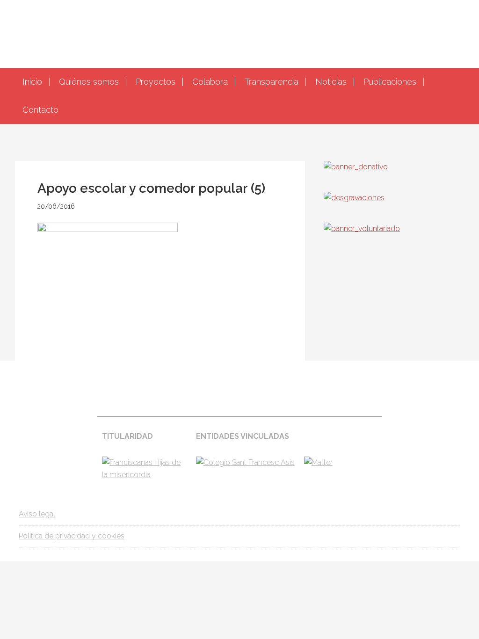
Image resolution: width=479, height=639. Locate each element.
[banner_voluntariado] (362, 228)
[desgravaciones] (354, 197)
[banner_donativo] (356, 166)
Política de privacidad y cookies (71, 535)
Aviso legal (37, 513)
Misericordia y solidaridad (239, 32)
